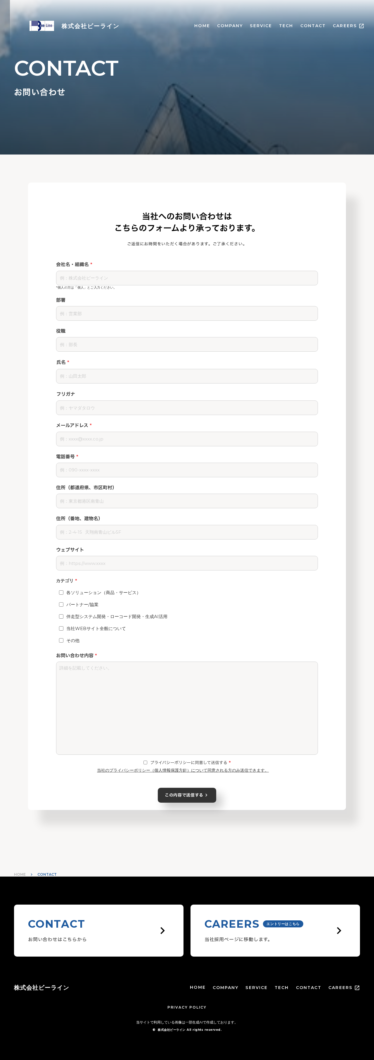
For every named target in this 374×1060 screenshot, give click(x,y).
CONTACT (313, 25)
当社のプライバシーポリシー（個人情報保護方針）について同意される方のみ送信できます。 (183, 770)
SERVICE (261, 25)
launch (361, 26)
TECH (286, 25)
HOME (202, 25)
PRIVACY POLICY (187, 1007)
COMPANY (230, 25)
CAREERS (345, 25)
